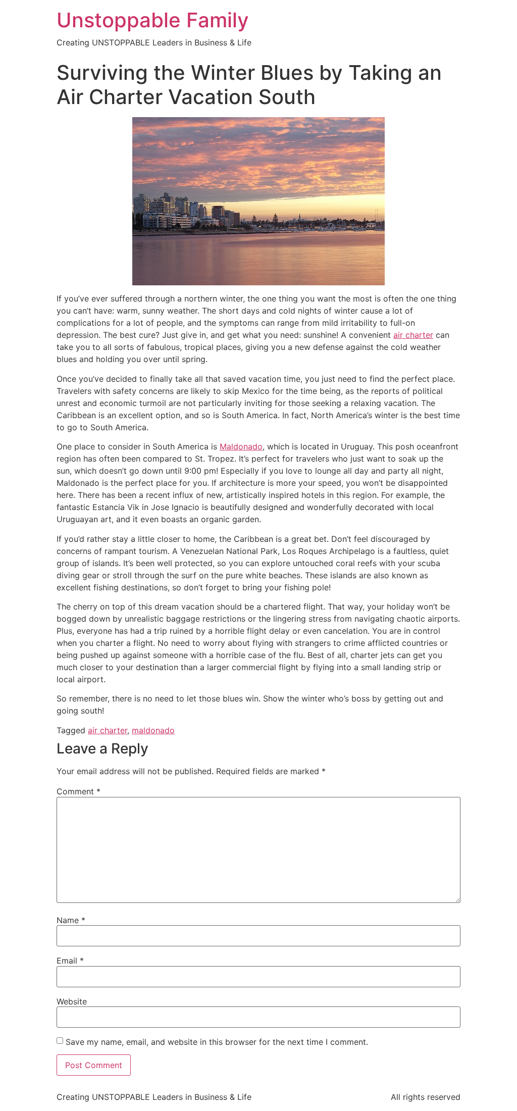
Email (70, 960)
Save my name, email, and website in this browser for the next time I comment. (217, 1042)
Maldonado (241, 446)
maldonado (153, 730)
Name (71, 920)
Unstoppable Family (153, 20)
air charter (413, 335)
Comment (78, 791)
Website (72, 1001)
